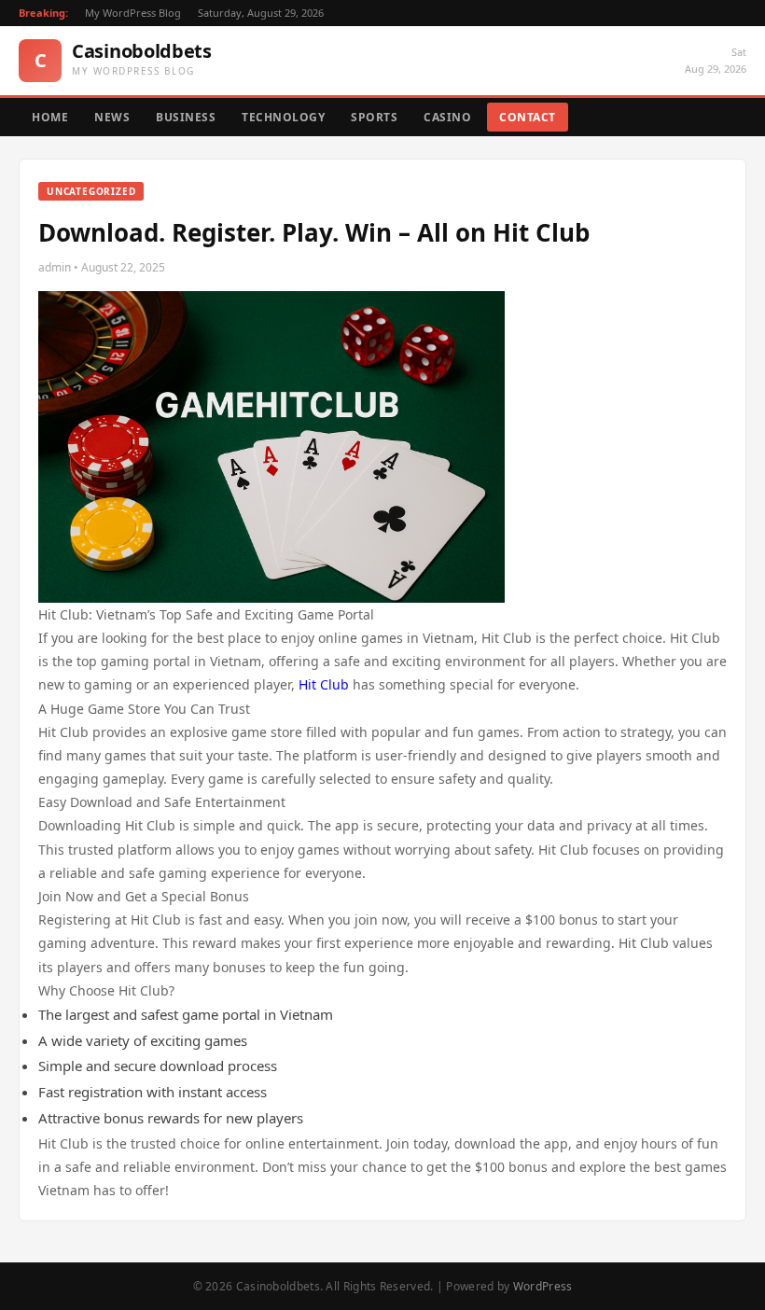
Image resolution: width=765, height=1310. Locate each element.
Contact (527, 117)
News (112, 117)
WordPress (543, 1286)
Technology (283, 117)
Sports (374, 117)
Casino (447, 117)
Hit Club (324, 684)
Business (186, 117)
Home (50, 117)
